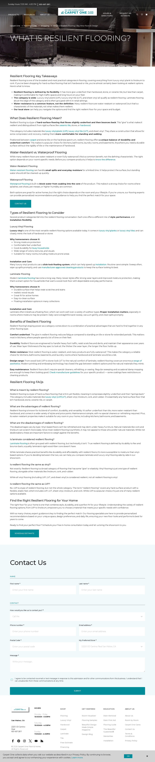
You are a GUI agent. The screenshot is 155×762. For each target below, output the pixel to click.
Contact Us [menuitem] (130, 729)
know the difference (105, 159)
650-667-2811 (44, 4)
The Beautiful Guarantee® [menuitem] (109, 730)
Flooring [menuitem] (64, 716)
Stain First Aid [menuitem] (109, 720)
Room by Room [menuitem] (132, 720)
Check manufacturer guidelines (64, 372)
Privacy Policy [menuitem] (131, 741)
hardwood (85, 125)
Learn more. (77, 757)
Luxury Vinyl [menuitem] (65, 720)
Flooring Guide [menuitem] (109, 725)
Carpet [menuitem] (63, 729)
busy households (40, 248)
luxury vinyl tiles (127, 231)
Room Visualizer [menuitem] (89, 716)
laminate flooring (26, 278)
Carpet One (15, 26)
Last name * (84, 584)
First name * (15, 584)
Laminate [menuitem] (64, 734)
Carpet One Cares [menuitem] (133, 725)
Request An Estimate (125, 14)
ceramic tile (65, 125)
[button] (137, 14)
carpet (33, 140)
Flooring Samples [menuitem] (89, 720)
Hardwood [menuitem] (64, 725)
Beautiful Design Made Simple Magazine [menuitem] (89, 727)
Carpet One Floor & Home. (29, 746)
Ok (128, 756)
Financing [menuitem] (64, 747)
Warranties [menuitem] (108, 736)
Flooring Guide (30, 26)
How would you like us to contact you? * (27, 610)
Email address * (85, 625)
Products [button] (13, 15)
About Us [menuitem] (129, 716)
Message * (14, 655)
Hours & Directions (107, 14)
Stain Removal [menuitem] (109, 716)
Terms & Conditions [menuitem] (130, 735)
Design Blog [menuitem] (87, 734)
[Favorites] (142, 14)
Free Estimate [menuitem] (66, 743)
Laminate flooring (18, 443)
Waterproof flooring (20, 184)
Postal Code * (15, 640)
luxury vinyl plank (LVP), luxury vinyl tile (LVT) (66, 131)
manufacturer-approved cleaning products (62, 267)
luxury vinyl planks (108, 231)
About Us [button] (45, 15)
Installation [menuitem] (108, 741)
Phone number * (17, 625)
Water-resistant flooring (22, 170)
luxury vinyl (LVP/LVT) (55, 397)
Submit (77, 691)
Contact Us (20, 204)
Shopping (45, 26)
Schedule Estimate (24, 533)
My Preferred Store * (87, 640)
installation (101, 264)
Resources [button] (29, 15)
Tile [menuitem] (62, 738)
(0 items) (146, 14)
